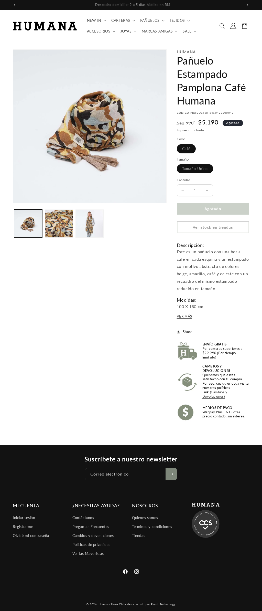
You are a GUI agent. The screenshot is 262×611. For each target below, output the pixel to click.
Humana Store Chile (113, 604)
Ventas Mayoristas (88, 553)
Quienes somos (145, 517)
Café (189, 149)
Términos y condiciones (152, 526)
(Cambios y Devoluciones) (214, 394)
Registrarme (23, 526)
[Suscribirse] (171, 474)
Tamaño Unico (197, 169)
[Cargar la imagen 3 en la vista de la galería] (89, 223)
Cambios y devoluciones (93, 535)
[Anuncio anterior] (14, 5)
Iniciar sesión (24, 517)
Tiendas (138, 535)
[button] (96, 20)
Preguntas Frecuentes (90, 526)
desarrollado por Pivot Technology (151, 604)
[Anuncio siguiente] (247, 5)
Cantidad (183, 180)
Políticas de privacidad (91, 544)
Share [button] (187, 332)
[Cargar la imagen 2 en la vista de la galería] (59, 223)
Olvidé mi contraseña (31, 535)
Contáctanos (83, 517)
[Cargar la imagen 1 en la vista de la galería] (28, 223)
